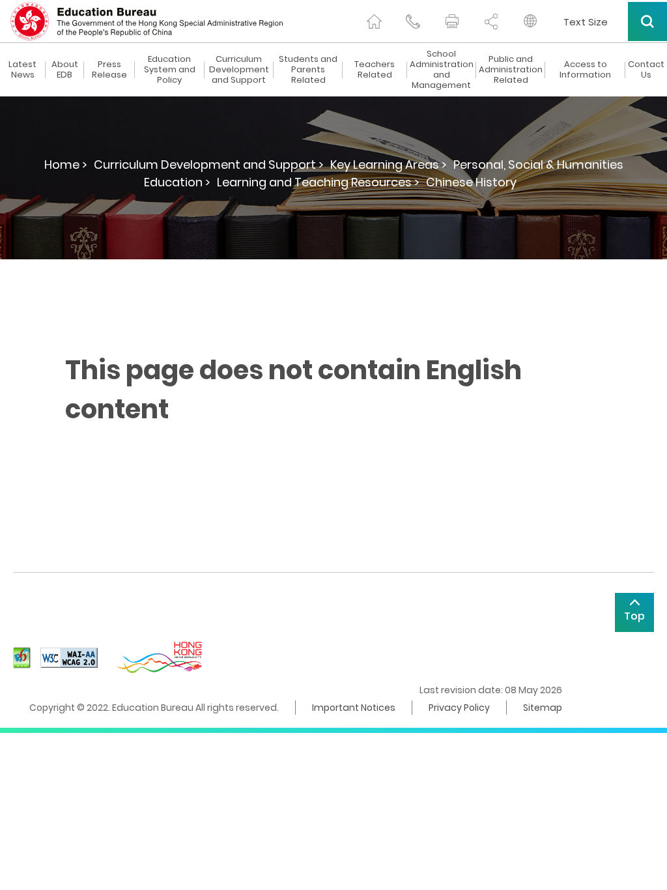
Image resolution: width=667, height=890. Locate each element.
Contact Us (646, 69)
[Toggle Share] (491, 21)
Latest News (22, 69)
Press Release (109, 69)
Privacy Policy (459, 707)
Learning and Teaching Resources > (318, 182)
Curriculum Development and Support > (209, 164)
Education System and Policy (169, 69)
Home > (65, 164)
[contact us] (413, 21)
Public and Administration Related (511, 69)
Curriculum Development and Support (239, 69)
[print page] (452, 21)
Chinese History (471, 182)
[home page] (374, 21)
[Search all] (647, 21)
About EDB (64, 69)
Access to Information (585, 69)
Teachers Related (374, 69)
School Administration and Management (442, 70)
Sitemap (542, 707)
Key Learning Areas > (388, 164)
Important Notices (353, 707)
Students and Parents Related (308, 69)
